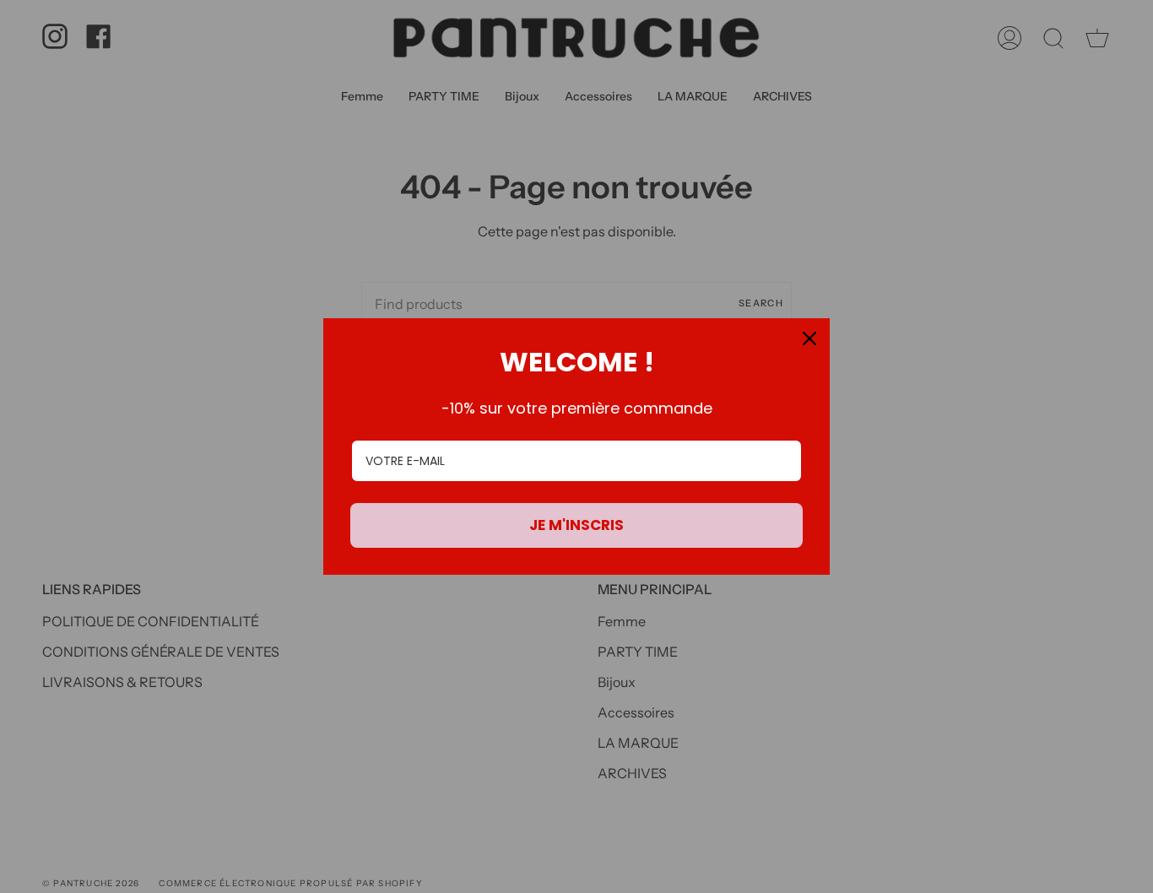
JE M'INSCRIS (576, 525)
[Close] (809, 338)
